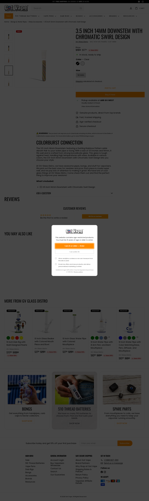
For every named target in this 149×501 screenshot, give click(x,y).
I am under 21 (74, 252)
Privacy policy (78, 272)
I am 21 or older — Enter (74, 246)
